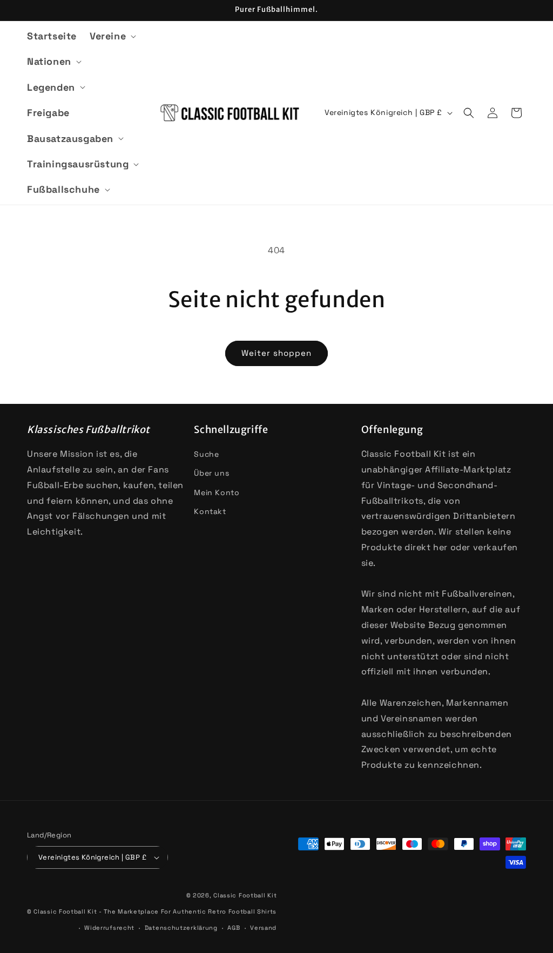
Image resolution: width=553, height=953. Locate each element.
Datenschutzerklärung (181, 927)
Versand (263, 927)
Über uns (211, 473)
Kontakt (210, 511)
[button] (111, 36)
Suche (206, 454)
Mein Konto (216, 492)
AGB (233, 927)
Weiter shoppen (276, 353)
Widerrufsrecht (109, 927)
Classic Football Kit (244, 895)
